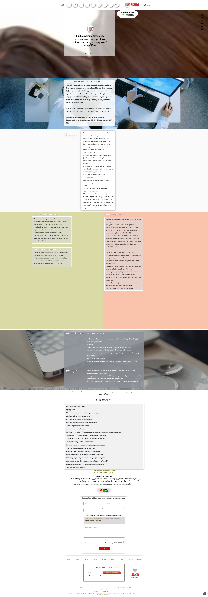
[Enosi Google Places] (202, 32)
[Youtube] (202, 23)
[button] (116, 5)
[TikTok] (202, 18)
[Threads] (202, 26)
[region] (127, 14)
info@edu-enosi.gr (104, 589)
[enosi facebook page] (202, 12)
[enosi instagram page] (202, 15)
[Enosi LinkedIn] (202, 20)
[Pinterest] (202, 29)
